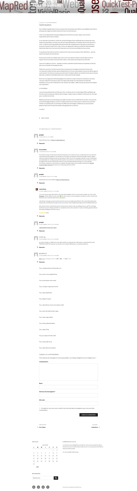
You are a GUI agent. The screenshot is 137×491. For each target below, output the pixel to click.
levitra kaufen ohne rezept (49, 280)
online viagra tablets (47, 317)
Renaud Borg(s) (47, 5)
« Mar (37, 466)
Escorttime (43, 149)
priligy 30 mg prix (46, 299)
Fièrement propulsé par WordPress (72, 487)
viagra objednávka (47, 292)
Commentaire (43, 361)
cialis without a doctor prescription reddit (53, 305)
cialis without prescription (49, 348)
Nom (41, 383)
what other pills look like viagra (50, 311)
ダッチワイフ (43, 253)
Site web (42, 400)
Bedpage (41, 196)
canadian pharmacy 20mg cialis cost (51, 268)
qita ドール (42, 258)
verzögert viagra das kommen (50, 286)
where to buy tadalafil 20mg (49, 274)
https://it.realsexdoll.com (62, 179)
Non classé (45, 118)
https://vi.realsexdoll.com (58, 140)
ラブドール (42, 237)
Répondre (42, 143)
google (41, 135)
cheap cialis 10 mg (47, 341)
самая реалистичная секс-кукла (47, 227)
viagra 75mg (45, 329)
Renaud (54, 22)
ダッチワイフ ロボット (45, 242)
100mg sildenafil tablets (48, 323)
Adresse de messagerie (47, 391)
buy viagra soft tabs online (49, 335)
